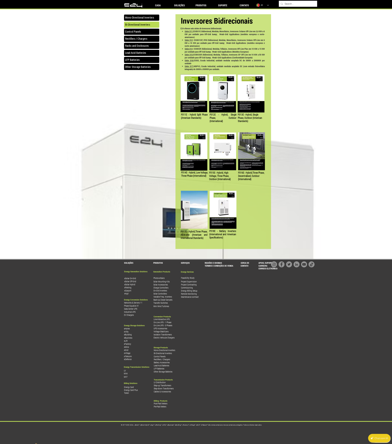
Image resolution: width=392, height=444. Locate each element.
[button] (218, 265)
